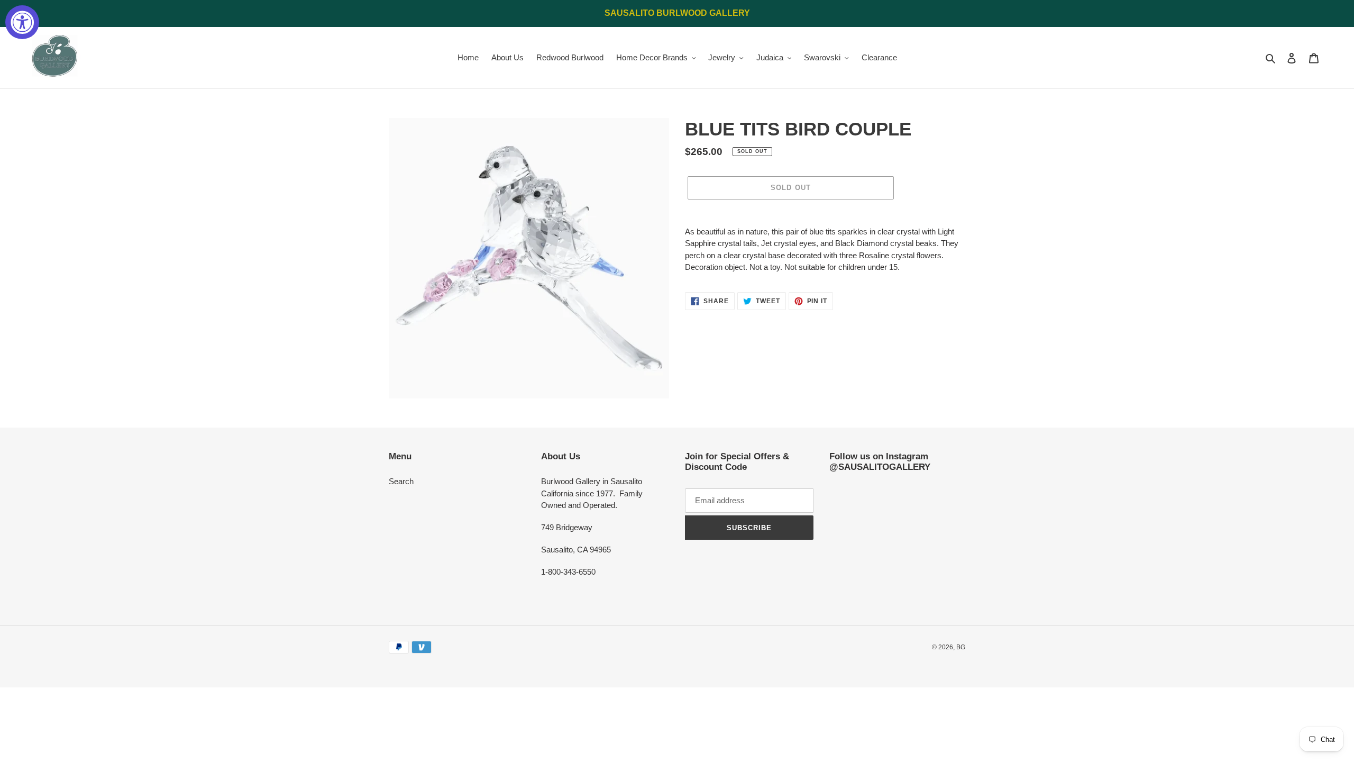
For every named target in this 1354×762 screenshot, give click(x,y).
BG (960, 647)
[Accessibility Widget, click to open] (22, 22)
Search (401, 481)
